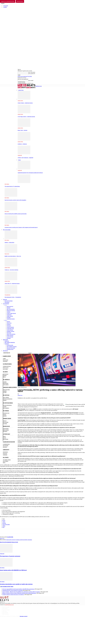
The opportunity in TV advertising (12, 186)
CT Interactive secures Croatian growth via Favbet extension (18, 539)
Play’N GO (7, 254)
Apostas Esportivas (7, 405)
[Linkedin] (32, 400)
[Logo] (22, 87)
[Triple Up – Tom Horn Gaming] (11, 266)
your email (30, 80)
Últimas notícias (7, 366)
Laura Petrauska (6, 524)
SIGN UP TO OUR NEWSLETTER (7, 1)
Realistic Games (10, 331)
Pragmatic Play (10, 328)
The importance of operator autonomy (10, 556)
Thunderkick (7, 295)
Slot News (7, 184)
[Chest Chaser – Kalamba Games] (24, 99)
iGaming (5, 375)
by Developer (6, 303)
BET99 (3, 520)
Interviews (7, 302)
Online (3, 525)
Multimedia (5, 339)
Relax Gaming (10, 335)
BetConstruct (10, 306)
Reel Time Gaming (11, 334)
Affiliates (5, 361)
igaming (4, 523)
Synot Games (10, 337)
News (19, 160)
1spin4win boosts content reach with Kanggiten (15, 200)
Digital (4, 437)
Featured (2, 553)
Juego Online (6, 397)
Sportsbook (5, 374)
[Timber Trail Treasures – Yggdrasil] (24, 153)
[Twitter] (24, 400)
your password (31, 73)
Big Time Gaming (11, 309)
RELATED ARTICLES (4, 542)
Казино (4, 414)
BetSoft (8, 307)
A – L (6, 305)
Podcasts (7, 343)
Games (4, 358)
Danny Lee (20, 395)
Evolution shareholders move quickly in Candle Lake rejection (16, 584)
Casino (3, 521)
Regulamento (6, 408)
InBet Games (10, 316)
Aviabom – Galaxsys (22, 144)
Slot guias (5, 369)
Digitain (8, 312)
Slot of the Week (6, 229)
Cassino (4, 406)
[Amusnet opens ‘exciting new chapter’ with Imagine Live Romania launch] (11, 223)
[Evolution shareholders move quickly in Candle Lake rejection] (6, 580)
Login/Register (6, 444)
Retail (4, 376)
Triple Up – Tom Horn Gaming (11, 269)
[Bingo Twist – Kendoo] (24, 126)
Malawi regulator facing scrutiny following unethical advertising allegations (19, 593)
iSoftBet (9, 317)
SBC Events (4, 608)
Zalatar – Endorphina (9, 242)
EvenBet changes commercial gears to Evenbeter (13, 594)
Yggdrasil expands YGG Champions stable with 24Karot (30, 172)
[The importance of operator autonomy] (6, 552)
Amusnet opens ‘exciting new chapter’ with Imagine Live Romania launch (21, 227)
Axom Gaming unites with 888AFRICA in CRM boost (13, 570)
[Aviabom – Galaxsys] (24, 140)
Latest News (5, 384)
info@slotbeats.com (9, 604)
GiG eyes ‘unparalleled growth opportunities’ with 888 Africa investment (18, 589)
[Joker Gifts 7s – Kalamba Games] (11, 279)
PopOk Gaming (10, 327)
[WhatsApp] (28, 400)
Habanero (9, 314)
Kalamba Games (11, 319)
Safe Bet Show (10, 349)
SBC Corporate (5, 607)
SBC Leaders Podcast (12, 346)
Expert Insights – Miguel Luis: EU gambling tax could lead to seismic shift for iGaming (21, 591)
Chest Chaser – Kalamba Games (25, 103)
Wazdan (9, 338)
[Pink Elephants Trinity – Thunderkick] (11, 293)
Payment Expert (6, 609)
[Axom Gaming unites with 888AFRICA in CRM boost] (6, 566)
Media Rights (6, 430)
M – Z (6, 320)
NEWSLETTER (20, 1)
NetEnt (8, 321)
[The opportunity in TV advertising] (24, 182)
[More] (41, 400)
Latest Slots (21, 90)
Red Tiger (9, 332)
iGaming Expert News (8, 586)
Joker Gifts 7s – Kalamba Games (12, 283)
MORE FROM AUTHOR (13, 542)
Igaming (5, 381)
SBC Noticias (5, 612)
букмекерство (6, 413)
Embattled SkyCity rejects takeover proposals (12, 590)
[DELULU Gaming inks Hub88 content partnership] (11, 210)
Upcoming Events (7, 459)
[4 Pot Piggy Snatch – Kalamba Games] (24, 112)
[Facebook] (20, 400)
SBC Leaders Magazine (10, 342)
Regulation (5, 359)
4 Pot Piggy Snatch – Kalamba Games (26, 116)
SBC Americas (5, 614)
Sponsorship (6, 428)
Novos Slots (5, 367)
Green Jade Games (11, 313)
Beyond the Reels (8, 301)
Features (5, 299)
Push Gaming (10, 330)
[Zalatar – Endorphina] (11, 238)
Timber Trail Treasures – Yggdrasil (25, 157)
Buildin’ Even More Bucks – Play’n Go (13, 256)
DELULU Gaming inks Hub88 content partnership (15, 213)
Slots (3, 527)
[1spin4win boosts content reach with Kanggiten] (11, 196)
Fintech (4, 420)
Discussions (5, 445)
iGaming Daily (10, 345)
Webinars (7, 341)
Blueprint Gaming (11, 310)
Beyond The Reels (11, 348)
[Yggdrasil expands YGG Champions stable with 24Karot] (24, 169)
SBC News (4, 611)
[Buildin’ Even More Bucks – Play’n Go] (11, 252)
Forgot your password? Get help (25, 76)
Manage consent (23, 616)
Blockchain (5, 422)
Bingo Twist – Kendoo (22, 130)
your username (31, 72)
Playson (8, 324)
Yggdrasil (20, 155)
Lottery (4, 392)
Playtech (9, 325)
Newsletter (5, 350)
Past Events (5, 461)
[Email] (36, 400)
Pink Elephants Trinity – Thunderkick (13, 297)
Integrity (5, 431)
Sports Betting (6, 389)
